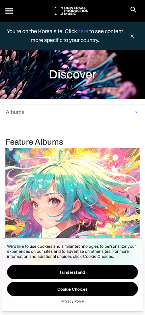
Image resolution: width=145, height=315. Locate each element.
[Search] (9, 11)
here (83, 31)
